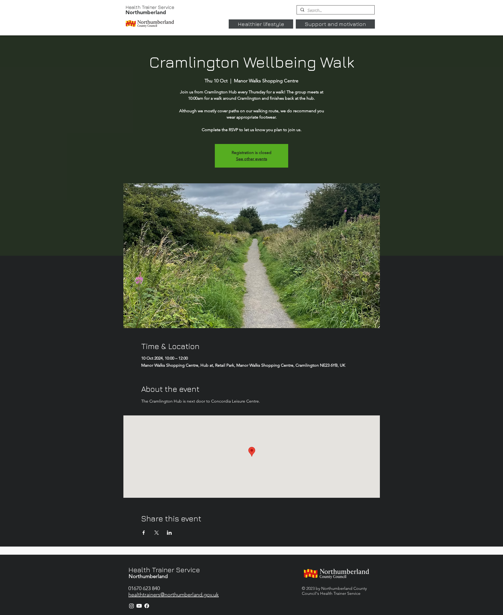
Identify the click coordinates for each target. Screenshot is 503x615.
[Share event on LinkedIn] (169, 533)
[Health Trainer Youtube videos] (139, 606)
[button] (261, 24)
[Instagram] (131, 606)
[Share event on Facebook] (143, 533)
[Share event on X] (156, 533)
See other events (251, 158)
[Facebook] (147, 606)
